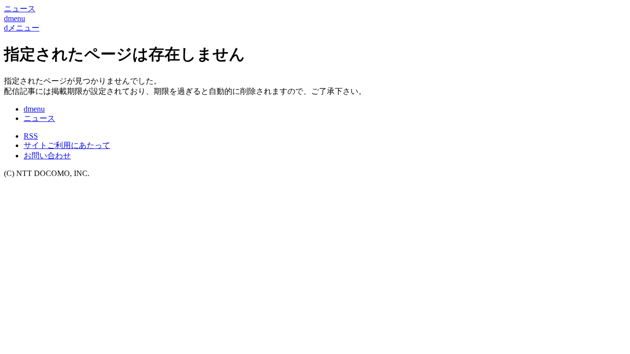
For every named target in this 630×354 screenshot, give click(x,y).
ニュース (39, 118)
